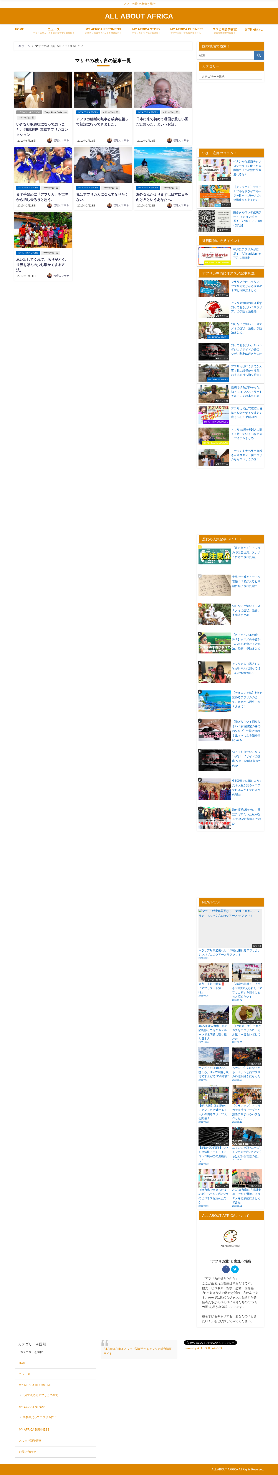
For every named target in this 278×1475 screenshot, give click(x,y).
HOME (19, 29)
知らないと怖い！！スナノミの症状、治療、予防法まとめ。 (246, 610)
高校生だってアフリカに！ (40, 1417)
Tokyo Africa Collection (56, 112)
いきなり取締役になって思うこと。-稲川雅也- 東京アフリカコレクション (42, 129)
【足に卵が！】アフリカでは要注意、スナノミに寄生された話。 (246, 552)
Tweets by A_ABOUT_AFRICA (203, 1348)
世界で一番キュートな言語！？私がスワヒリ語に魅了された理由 (246, 581)
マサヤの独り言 (26, 117)
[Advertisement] (233, 114)
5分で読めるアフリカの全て (40, 1395)
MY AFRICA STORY (88, 112)
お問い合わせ (254, 29)
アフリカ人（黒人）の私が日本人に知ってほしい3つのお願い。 (246, 668)
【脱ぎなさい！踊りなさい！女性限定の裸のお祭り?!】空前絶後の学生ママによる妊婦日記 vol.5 (246, 730)
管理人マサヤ (61, 140)
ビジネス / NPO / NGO (29, 112)
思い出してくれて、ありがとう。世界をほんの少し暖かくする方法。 (42, 265)
